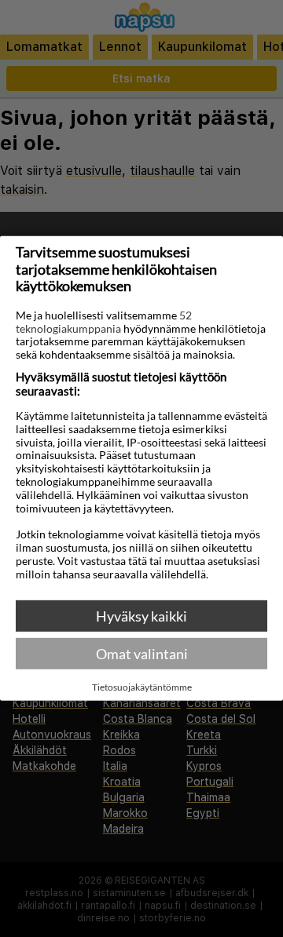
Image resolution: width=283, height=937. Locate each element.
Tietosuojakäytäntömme (142, 687)
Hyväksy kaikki (141, 616)
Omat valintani (142, 653)
